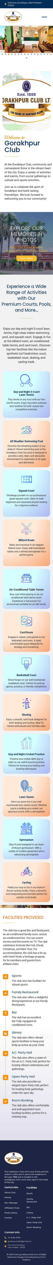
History (7, 1197)
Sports (29, 1193)
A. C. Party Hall (33, 1217)
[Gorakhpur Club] (13, 17)
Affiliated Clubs (11, 1208)
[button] (5, 41)
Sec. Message (10, 1202)
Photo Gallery (10, 1213)
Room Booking (33, 1227)
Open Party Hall (34, 1222)
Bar (28, 1207)
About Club (9, 1192)
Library (29, 1212)
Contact (8, 1217)
